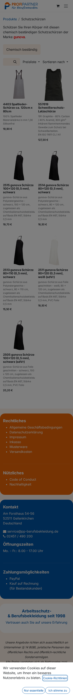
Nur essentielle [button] (33, 690)
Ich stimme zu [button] (57, 690)
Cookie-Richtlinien (55, 678)
